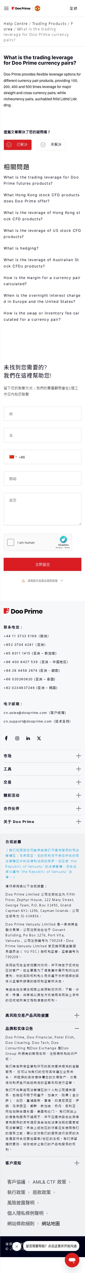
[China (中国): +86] (13, 457)
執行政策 (16, 1192)
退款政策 (42, 1192)
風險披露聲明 (20, 1203)
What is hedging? (21, 248)
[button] (6, 8)
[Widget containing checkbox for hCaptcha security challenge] (38, 542)
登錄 (74, 8)
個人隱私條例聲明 (25, 1213)
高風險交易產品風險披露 (42, 581)
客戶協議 (16, 1182)
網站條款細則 (20, 1223)
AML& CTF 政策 (49, 1182)
